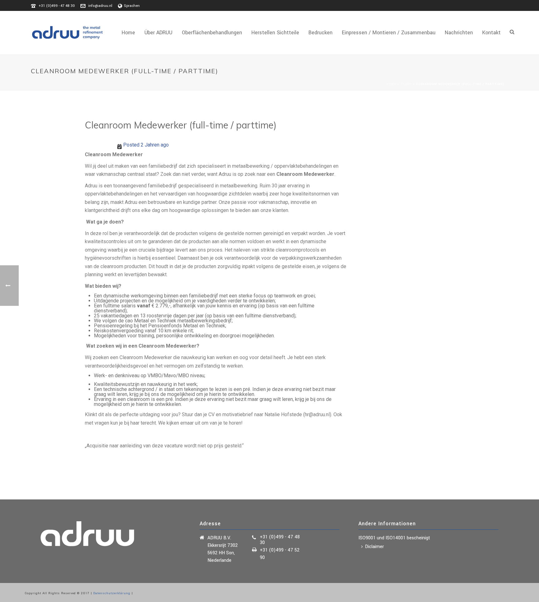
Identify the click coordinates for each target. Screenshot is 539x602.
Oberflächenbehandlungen (212, 32)
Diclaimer (374, 546)
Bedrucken (320, 32)
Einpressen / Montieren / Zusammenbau (388, 32)
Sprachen (132, 5)
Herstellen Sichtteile (275, 32)
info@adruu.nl (100, 5)
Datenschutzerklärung (111, 593)
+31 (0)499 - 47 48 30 (57, 5)
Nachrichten (459, 32)
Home (128, 32)
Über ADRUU (158, 32)
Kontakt (491, 32)
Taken (406, 84)
